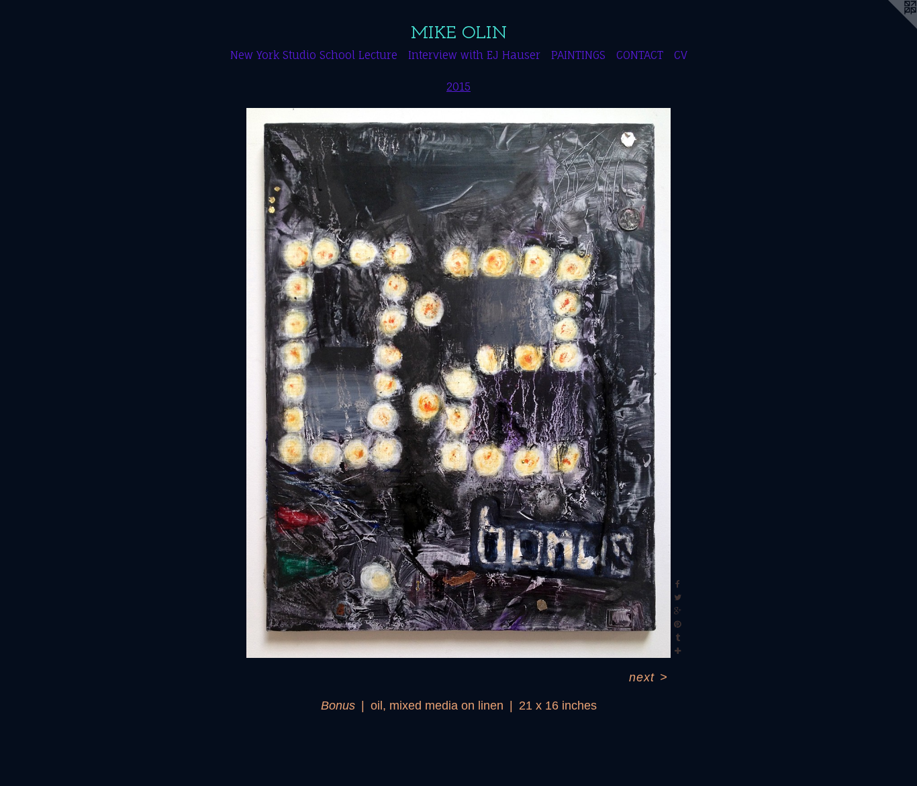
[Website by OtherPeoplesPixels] (890, 27)
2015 (458, 86)
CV (680, 55)
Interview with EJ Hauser (474, 55)
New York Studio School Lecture (313, 55)
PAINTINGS (578, 55)
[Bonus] (458, 383)
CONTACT (639, 55)
